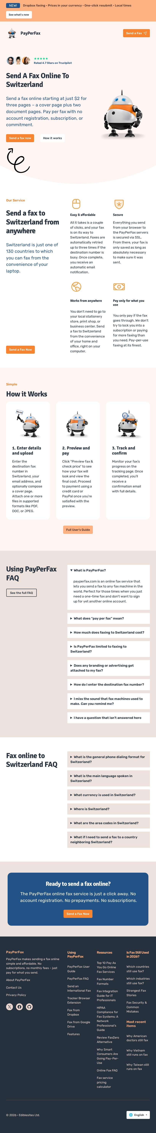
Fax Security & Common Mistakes (137, 1007)
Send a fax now (20, 138)
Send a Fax (134, 33)
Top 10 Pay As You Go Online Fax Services (106, 967)
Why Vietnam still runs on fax (137, 1052)
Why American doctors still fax (137, 1038)
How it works (52, 138)
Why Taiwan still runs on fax (138, 1067)
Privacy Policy (16, 995)
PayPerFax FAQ (78, 978)
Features (73, 1034)
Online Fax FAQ (107, 1070)
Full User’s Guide (78, 530)
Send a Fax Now (20, 349)
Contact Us (13, 987)
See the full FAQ (21, 593)
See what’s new (19, 14)
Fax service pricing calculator (105, 1082)
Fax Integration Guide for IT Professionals (107, 995)
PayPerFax (30, 33)
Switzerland (106, 823)
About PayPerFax (18, 980)
